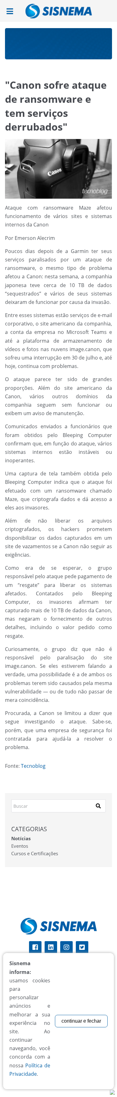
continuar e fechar (81, 1021)
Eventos (19, 846)
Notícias (21, 838)
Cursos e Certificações (34, 853)
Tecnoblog (33, 765)
